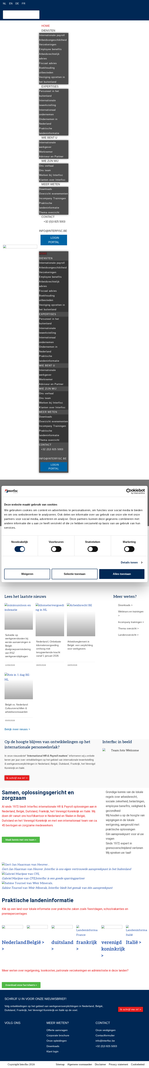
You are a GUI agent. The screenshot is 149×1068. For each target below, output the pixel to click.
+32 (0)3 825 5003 (54, 221)
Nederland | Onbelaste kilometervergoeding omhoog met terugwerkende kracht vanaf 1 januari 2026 (48, 648)
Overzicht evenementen (53, 193)
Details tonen (129, 562)
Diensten (48, 30)
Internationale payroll (52, 35)
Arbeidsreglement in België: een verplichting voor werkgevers (80, 645)
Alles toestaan (122, 573)
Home (45, 25)
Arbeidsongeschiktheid (53, 40)
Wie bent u (49, 137)
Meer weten (50, 184)
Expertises (50, 86)
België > (36, 942)
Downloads (45, 189)
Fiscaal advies (48, 63)
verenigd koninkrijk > (113, 949)
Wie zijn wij (50, 160)
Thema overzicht (49, 212)
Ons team (45, 170)
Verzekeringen (47, 44)
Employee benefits (50, 49)
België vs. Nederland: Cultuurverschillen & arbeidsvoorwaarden (17, 708)
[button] (53, 249)
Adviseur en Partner (51, 156)
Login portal (53, 240)
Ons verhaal (46, 165)
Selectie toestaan (74, 573)
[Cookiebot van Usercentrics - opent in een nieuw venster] (129, 491)
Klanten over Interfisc (52, 179)
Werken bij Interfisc (51, 175)
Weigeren (27, 573)
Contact (48, 216)
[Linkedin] (19, 1032)
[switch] (56, 549)
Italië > (134, 942)
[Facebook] (9, 1032)
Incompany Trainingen (52, 198)
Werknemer (46, 151)
